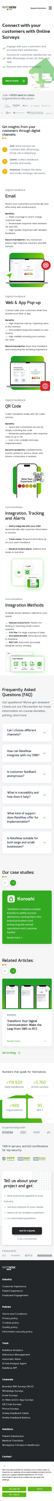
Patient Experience (12, 1291)
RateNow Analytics (12, 1350)
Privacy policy (10, 1318)
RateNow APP (9, 1368)
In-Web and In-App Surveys (17, 1400)
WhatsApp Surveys (12, 1391)
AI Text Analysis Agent (14, 1364)
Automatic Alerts (11, 1359)
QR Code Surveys (11, 1404)
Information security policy (17, 1332)
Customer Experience (14, 1286)
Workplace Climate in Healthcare (20, 1445)
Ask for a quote (27, 1231)
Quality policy (10, 1327)
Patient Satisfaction (13, 1436)
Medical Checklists (12, 1441)
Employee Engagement (15, 1295)
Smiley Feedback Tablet (15, 1413)
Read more (13, 938)
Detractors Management (16, 1355)
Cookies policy (10, 1323)
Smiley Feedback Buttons (16, 1418)
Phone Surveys (10, 1409)
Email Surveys (10, 1395)
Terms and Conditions (14, 1314)
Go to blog (9, 1053)
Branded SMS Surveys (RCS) (18, 1386)
